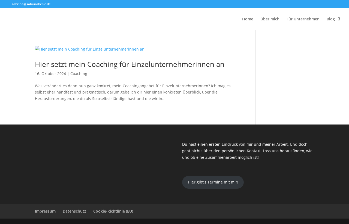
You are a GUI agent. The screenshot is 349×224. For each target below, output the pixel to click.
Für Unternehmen (303, 19)
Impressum (45, 211)
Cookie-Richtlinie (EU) (113, 211)
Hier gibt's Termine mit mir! (213, 182)
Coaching (78, 73)
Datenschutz (74, 211)
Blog (331, 19)
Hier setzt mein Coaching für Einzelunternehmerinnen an (129, 64)
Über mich (269, 19)
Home (247, 19)
